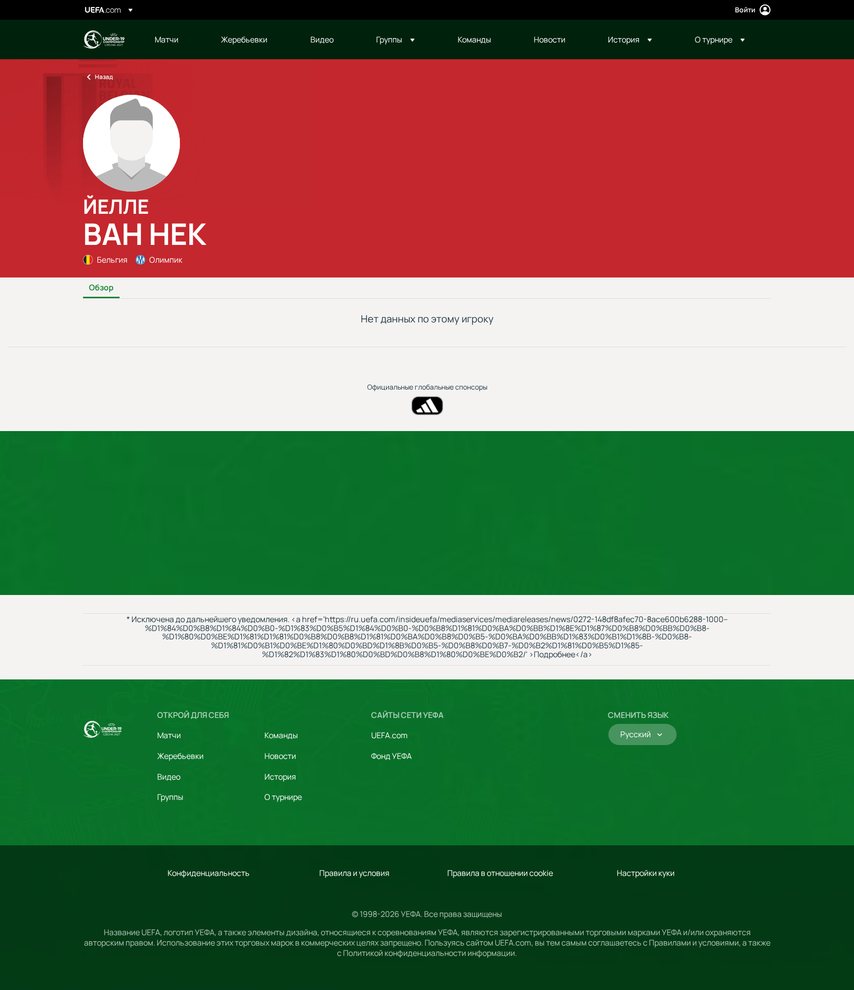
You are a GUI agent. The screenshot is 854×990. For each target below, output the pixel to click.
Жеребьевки (180, 756)
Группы (170, 797)
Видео (168, 776)
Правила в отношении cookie (500, 873)
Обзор (101, 287)
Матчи (169, 735)
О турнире (283, 797)
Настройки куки (646, 873)
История (280, 776)
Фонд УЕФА (391, 756)
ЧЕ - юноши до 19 (104, 39)
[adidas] (427, 405)
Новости (280, 756)
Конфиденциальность (209, 873)
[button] (395, 39)
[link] (166, 39)
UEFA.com (389, 735)
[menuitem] (175, 39)
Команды (281, 735)
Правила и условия (354, 873)
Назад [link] (104, 77)
